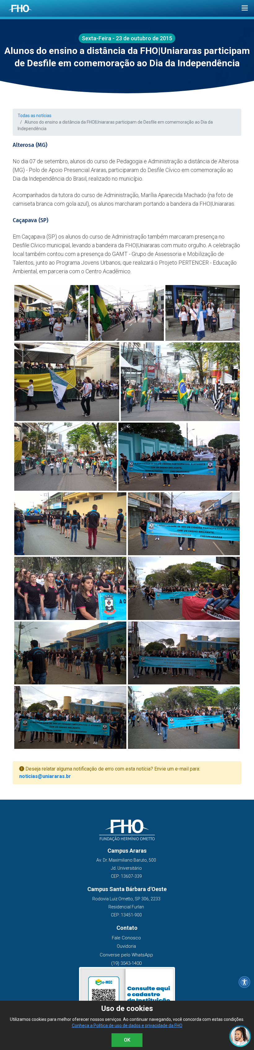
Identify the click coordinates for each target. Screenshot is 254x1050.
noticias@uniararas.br (45, 776)
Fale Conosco (126, 938)
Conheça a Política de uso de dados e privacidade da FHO (127, 1025)
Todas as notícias (34, 115)
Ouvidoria (126, 946)
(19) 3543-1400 (126, 963)
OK (127, 1040)
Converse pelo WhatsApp (126, 955)
